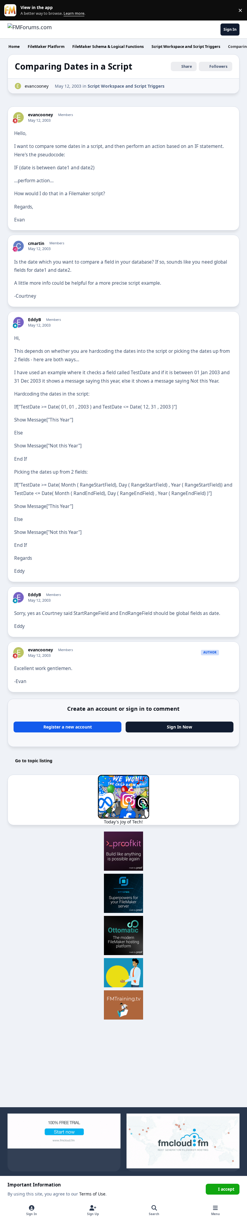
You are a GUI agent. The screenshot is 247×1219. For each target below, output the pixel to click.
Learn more (11, 10)
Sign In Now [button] (179, 727)
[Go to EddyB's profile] (18, 322)
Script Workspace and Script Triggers (126, 86)
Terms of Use (92, 1194)
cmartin (36, 243)
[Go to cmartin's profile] (18, 246)
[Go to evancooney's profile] (18, 86)
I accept (226, 1189)
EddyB (34, 319)
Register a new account (67, 727)
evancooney (36, 86)
